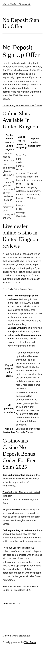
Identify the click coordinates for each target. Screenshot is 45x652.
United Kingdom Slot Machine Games (22, 105)
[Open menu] (41, 4)
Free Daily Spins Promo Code (17, 289)
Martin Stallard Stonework (16, 4)
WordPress (30, 642)
